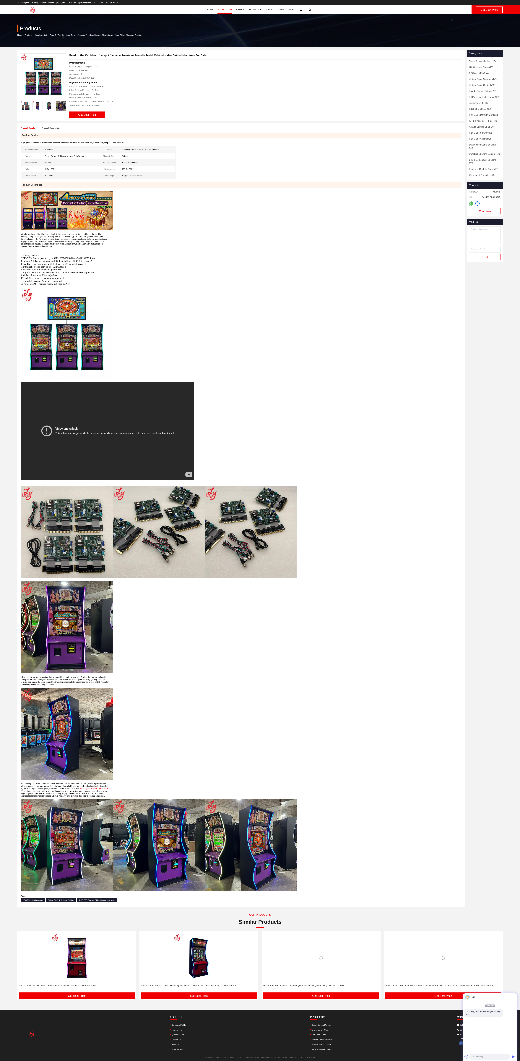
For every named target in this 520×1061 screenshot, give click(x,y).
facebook (461, 1043)
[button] (64, 106)
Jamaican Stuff (41, 35)
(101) (484, 97)
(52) (482, 91)
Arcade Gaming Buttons (322, 1049)
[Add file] (466, 1057)
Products (223, 10)
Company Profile (179, 1025)
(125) (482, 61)
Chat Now (485, 211)
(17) (484, 154)
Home (210, 10)
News (269, 10)
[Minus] (513, 997)
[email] (477, 203)
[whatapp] (471, 203)
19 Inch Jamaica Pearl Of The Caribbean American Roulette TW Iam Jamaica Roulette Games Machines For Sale (195, 985)
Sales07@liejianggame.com (83, 3)
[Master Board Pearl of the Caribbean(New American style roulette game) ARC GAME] (77, 957)
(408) (482, 175)
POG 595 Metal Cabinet (32, 900)
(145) (483, 79)
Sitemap (175, 1044)
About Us (254, 10)
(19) (480, 109)
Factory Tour (177, 1030)
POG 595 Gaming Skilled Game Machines (97, 900)
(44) (479, 73)
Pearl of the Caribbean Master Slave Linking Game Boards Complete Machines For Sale (305, 985)
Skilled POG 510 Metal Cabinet (61, 900)
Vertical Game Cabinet (321, 1044)
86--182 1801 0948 (109, 3)
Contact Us (176, 1040)
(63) (482, 85)
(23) (481, 67)
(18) (484, 115)
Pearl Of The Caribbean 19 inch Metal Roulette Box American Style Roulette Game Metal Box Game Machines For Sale (442, 985)
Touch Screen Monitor (321, 1025)
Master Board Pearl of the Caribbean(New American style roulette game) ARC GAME (59, 985)
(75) (481, 133)
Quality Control (178, 1035)
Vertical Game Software (322, 1040)
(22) (482, 146)
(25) (480, 139)
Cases (280, 10)
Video (291, 10)
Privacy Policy (177, 1049)
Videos (240, 10)
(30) (483, 121)
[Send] (513, 1057)
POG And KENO (319, 1035)
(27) (483, 169)
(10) (481, 127)
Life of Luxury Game (320, 1030)
